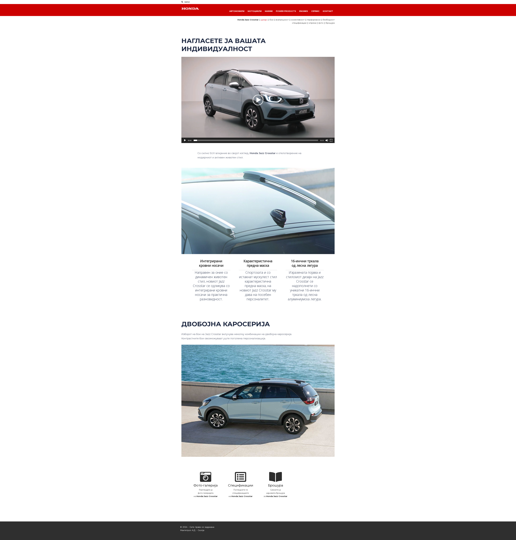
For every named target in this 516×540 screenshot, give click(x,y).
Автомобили (236, 11)
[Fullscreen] (331, 140)
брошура (330, 23)
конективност (297, 20)
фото (320, 23)
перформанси (313, 20)
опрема (312, 23)
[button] (258, 100)
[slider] (256, 140)
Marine (269, 11)
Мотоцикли (255, 11)
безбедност (329, 20)
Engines (303, 11)
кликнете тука (206, 503)
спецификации (299, 23)
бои (271, 20)
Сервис (315, 11)
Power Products (286, 11)
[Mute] (326, 140)
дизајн (264, 20)
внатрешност (282, 20)
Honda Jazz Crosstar (248, 20)
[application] (258, 100)
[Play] (185, 140)
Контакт (328, 11)
